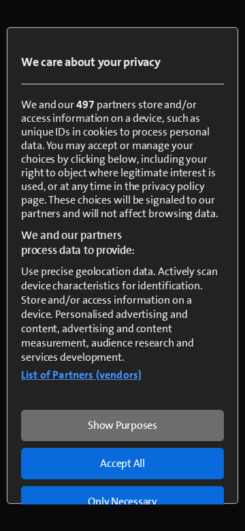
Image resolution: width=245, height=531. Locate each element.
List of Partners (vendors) (81, 375)
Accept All (122, 463)
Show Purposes (122, 425)
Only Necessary (122, 501)
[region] (122, 265)
